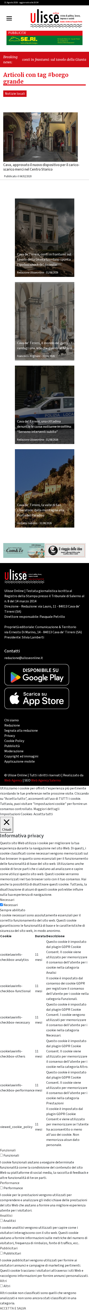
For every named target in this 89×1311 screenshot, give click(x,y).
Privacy (9, 735)
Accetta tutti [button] (43, 814)
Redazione (12, 725)
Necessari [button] (7, 899)
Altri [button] (3, 1281)
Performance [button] (9, 1183)
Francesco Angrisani (28, 356)
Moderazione (14, 751)
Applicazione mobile (19, 761)
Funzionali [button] (8, 1150)
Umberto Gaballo (27, 523)
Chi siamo (11, 720)
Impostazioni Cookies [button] (16, 814)
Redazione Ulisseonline (30, 273)
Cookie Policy (14, 741)
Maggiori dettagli (46, 809)
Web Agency (13, 780)
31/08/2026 (52, 273)
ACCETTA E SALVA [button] (13, 1308)
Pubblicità (12, 746)
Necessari (10, 905)
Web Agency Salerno (46, 780)
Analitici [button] (6, 1215)
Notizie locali (15, 93)
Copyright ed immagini (21, 756)
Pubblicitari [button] (8, 1248)
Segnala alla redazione (21, 730)
